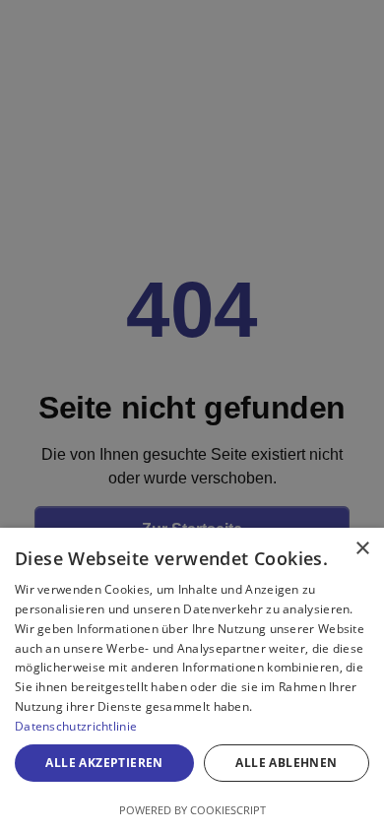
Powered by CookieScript (192, 809)
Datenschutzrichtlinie (76, 726)
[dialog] (192, 679)
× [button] (361, 549)
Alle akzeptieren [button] (103, 762)
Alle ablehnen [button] (286, 762)
